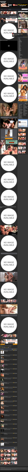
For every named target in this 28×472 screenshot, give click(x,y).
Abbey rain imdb (20, 111)
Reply (15, 350)
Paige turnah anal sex (20, 115)
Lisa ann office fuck (20, 117)
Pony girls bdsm (5, 302)
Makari (1, 428)
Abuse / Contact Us (2, 469)
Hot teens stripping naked (8, 464)
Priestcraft (2, 396)
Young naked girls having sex (12, 456)
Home (1, 9)
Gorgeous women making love (24, 153)
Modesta (1, 364)
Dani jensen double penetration (2, 456)
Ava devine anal (2, 464)
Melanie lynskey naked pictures (19, 140)
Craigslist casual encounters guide (14, 14)
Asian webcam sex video (2, 302)
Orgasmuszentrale (20, 41)
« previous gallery (2, 344)
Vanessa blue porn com (12, 460)
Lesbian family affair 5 (5, 14)
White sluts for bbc (11, 14)
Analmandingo (20, 40)
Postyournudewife (20, 57)
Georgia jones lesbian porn (11, 302)
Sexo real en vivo (8, 337)
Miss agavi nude (19, 145)
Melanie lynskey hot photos (8, 14)
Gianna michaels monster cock (24, 115)
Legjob (19, 56)
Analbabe (19, 45)
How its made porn (15, 460)
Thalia (1, 359)
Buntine (1, 419)
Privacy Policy (5, 469)
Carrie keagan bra (5, 456)
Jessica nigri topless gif (15, 337)
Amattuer (19, 47)
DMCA (10, 469)
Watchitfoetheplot (20, 54)
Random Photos (9, 9)
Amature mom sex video (12, 464)
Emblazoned (2, 410)
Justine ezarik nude (2, 337)
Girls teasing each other (21, 112)
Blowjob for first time (25, 110)
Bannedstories (20, 48)
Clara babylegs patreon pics (8, 452)
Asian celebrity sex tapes (25, 106)
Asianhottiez (20, 50)
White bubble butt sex (8, 302)
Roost (1, 433)
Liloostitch (19, 44)
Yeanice (19, 39)
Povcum (15, 345)
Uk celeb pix (24, 105)
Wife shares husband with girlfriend (2, 15)
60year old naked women (12, 452)
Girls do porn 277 (5, 337)
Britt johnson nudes (14, 302)
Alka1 (19, 38)
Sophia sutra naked (2, 452)
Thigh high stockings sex (20, 149)
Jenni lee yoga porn (20, 113)
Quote (16, 350)
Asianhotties (20, 55)
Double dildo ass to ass (8, 456)
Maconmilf (19, 49)
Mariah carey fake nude (2, 460)
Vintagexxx (20, 53)
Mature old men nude (11, 337)
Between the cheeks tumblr (15, 452)
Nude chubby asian (15, 456)
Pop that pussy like (25, 107)
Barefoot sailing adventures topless (19, 136)
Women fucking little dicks (5, 452)
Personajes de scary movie (24, 149)
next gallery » (15, 344)
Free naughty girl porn (20, 104)
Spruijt (1, 442)
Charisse (1, 373)
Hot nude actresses (5, 464)
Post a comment (2, 349)
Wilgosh (1, 382)
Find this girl (9, 138)
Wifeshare (19, 43)
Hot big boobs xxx (5, 460)
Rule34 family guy (19, 153)
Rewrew (19, 51)
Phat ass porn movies (20, 109)
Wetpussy (19, 46)
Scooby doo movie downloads (20, 105)
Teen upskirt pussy (15, 464)
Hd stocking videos (20, 116)
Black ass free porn (23, 145)
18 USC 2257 (8, 469)
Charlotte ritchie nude (8, 460)
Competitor (2, 350)
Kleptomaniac (2, 387)
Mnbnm (19, 42)
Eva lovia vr (24, 109)
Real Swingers (6, 9)
